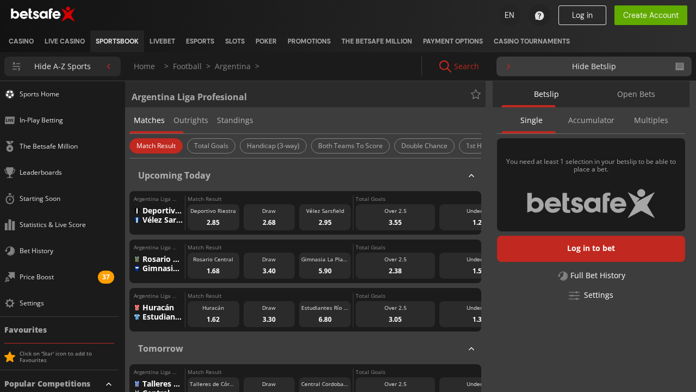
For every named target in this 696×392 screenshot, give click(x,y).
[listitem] (21, 41)
